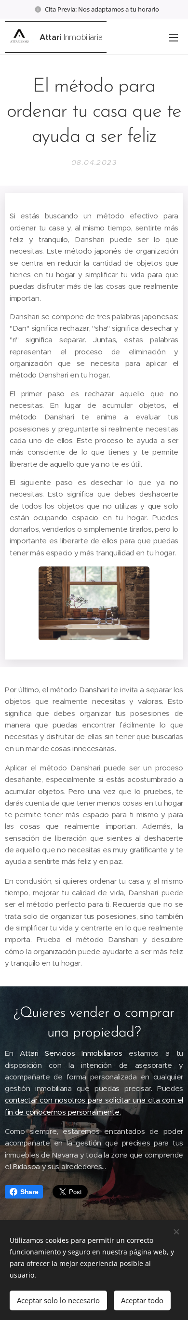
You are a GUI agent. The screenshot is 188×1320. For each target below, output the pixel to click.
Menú (173, 37)
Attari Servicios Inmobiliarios (71, 1053)
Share (29, 1192)
